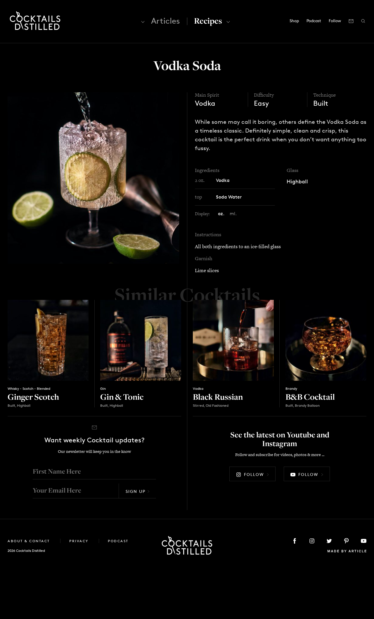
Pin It (93, 177)
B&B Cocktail (310, 396)
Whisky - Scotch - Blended (29, 388)
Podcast (314, 20)
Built (320, 103)
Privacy (79, 541)
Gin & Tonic (121, 396)
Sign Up (136, 491)
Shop (294, 20)
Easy (261, 103)
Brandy (291, 388)
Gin (103, 388)
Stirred (198, 405)
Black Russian (218, 396)
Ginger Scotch (33, 396)
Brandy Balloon (307, 405)
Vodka (205, 103)
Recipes (208, 20)
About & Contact (29, 541)
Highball (297, 181)
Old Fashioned (217, 405)
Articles (165, 21)
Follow (254, 474)
